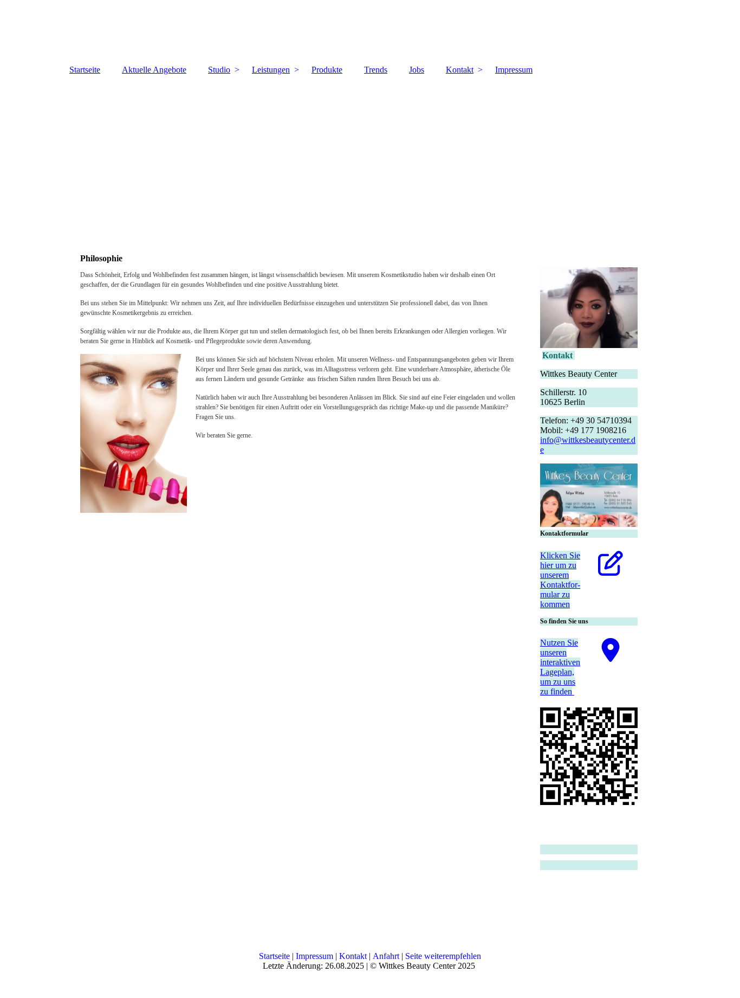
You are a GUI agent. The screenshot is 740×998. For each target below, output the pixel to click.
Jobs (416, 69)
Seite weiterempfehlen (443, 956)
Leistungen (271, 69)
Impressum (514, 69)
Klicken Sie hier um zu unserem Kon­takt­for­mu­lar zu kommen (560, 580)
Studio (219, 69)
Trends (375, 69)
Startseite (84, 69)
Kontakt (459, 69)
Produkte (326, 69)
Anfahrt (386, 956)
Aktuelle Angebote (154, 69)
